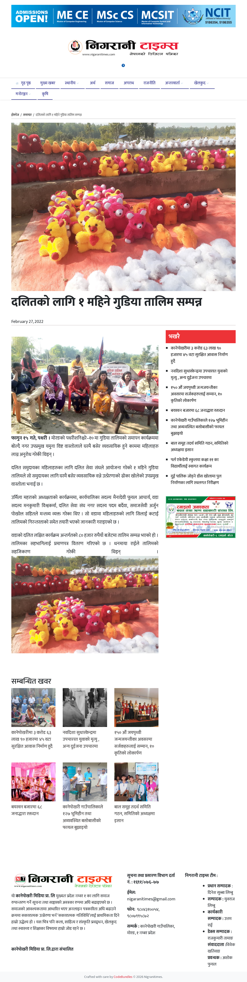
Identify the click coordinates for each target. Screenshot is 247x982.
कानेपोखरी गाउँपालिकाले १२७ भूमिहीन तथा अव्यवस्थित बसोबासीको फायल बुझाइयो (199, 427)
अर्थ (92, 83)
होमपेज (15, 115)
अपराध (129, 83)
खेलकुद (200, 83)
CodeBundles (123, 977)
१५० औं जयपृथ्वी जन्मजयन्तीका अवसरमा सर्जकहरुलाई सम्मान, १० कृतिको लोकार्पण (196, 394)
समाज (109, 83)
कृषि (45, 94)
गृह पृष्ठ (25, 83)
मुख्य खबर (47, 83)
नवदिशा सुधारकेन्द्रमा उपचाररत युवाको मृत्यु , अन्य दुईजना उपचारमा (199, 374)
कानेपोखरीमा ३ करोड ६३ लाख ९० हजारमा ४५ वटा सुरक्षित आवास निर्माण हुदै (199, 355)
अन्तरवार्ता (173, 83)
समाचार (27, 115)
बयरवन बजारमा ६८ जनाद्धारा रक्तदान (198, 410)
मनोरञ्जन (22, 94)
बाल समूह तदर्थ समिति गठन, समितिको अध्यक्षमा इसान (199, 447)
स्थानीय (70, 83)
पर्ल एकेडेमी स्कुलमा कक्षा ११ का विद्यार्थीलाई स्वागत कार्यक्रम (195, 463)
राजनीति (150, 83)
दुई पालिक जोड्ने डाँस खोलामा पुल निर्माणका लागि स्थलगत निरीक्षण (196, 479)
